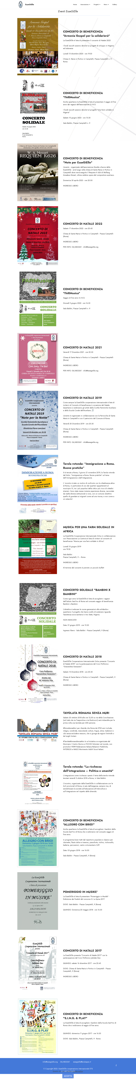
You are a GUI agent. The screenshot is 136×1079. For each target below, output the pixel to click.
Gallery (114, 4)
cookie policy (77, 1071)
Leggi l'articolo (69, 504)
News (105, 4)
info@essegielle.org (50, 1062)
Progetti (96, 4)
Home (75, 4)
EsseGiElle (29, 4)
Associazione (85, 4)
